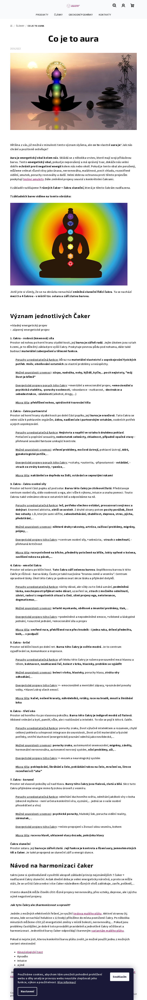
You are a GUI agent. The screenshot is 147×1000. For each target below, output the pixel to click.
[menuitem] (42, 15)
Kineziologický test (30, 952)
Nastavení (27, 991)
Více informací (66, 982)
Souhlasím (120, 977)
